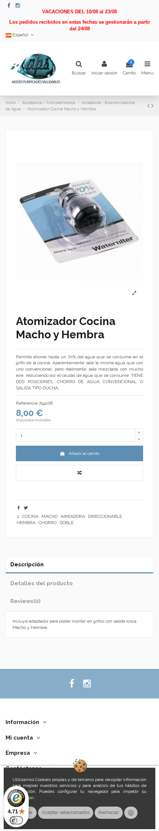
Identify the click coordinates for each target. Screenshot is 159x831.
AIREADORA (73, 516)
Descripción (27, 564)
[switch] (16, 820)
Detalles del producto (41, 583)
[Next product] (152, 106)
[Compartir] (18, 507)
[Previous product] (149, 106)
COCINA (30, 516)
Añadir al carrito (84, 453)
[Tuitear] (26, 507)
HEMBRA (26, 522)
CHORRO (47, 522)
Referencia (27, 403)
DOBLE (67, 522)
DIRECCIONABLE (105, 516)
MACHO (49, 516)
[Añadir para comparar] (79, 473)
